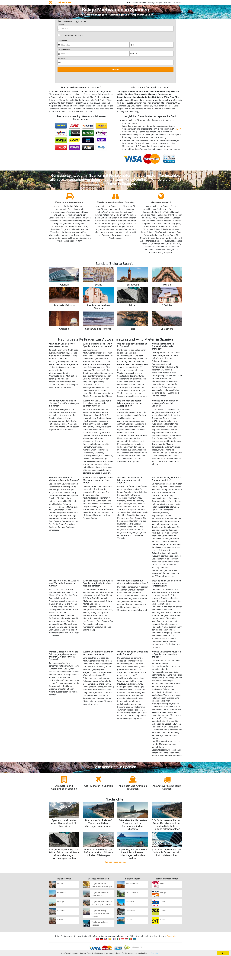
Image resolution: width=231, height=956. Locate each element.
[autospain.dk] (97, 939)
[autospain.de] (101, 939)
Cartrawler (171, 936)
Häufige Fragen (155, 2)
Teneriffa (130, 901)
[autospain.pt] (130, 939)
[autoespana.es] (110, 939)
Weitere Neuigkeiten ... (115, 862)
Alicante (60, 910)
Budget (163, 892)
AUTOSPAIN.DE (61, 2)
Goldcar (163, 910)
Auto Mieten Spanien (136, 2)
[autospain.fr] (114, 939)
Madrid (60, 883)
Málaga (60, 901)
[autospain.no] (122, 939)
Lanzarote (130, 910)
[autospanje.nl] (126, 939)
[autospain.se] (134, 939)
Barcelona (61, 892)
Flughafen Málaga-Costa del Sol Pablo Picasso (100, 913)
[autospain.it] (118, 939)
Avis (162, 883)
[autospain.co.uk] (105, 939)
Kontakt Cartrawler (172, 2)
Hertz (162, 919)
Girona (60, 919)
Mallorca (130, 919)
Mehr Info (154, 953)
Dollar (162, 901)
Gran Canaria (132, 892)
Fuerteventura (132, 883)
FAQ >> (178, 129)
